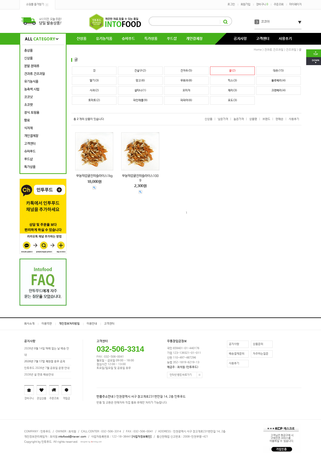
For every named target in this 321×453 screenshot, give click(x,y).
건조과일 (291, 49)
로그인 (231, 4)
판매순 (279, 119)
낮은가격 (223, 119)
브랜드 (266, 119)
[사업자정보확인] (141, 436)
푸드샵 (172, 38)
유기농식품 (104, 38)
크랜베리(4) (278, 90)
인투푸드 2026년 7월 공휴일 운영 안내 (47, 368)
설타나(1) (140, 90)
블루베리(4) (278, 80)
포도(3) (232, 100)
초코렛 (28, 105)
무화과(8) (186, 80)
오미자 (186, 90)
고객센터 (262, 38)
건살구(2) (140, 70)
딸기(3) (94, 80)
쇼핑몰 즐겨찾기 (35, 4)
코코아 (265, 22)
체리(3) (232, 90)
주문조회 (279, 4)
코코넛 (28, 97)
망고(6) (140, 80)
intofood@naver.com (72, 436)
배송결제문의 (236, 353)
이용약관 (47, 323)
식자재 (28, 128)
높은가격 (239, 119)
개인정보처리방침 (69, 323)
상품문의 (258, 344)
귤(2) (232, 70)
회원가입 (246, 4)
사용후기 (285, 38)
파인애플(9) (140, 100)
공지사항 (240, 38)
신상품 (81, 38)
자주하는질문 (260, 353)
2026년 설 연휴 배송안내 (39, 374)
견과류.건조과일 (34, 74)
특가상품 (150, 38)
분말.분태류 (31, 66)
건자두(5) (186, 70)
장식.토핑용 (31, 112)
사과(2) (94, 90)
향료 (27, 120)
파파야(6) (186, 100)
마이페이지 (295, 4)
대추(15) (278, 70)
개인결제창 (194, 38)
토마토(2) (94, 100)
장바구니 (262, 4)
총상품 (28, 50)
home (258, 49)
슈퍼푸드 (128, 38)
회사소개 (29, 323)
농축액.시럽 (31, 89)
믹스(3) (232, 80)
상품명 (253, 119)
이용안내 (92, 323)
